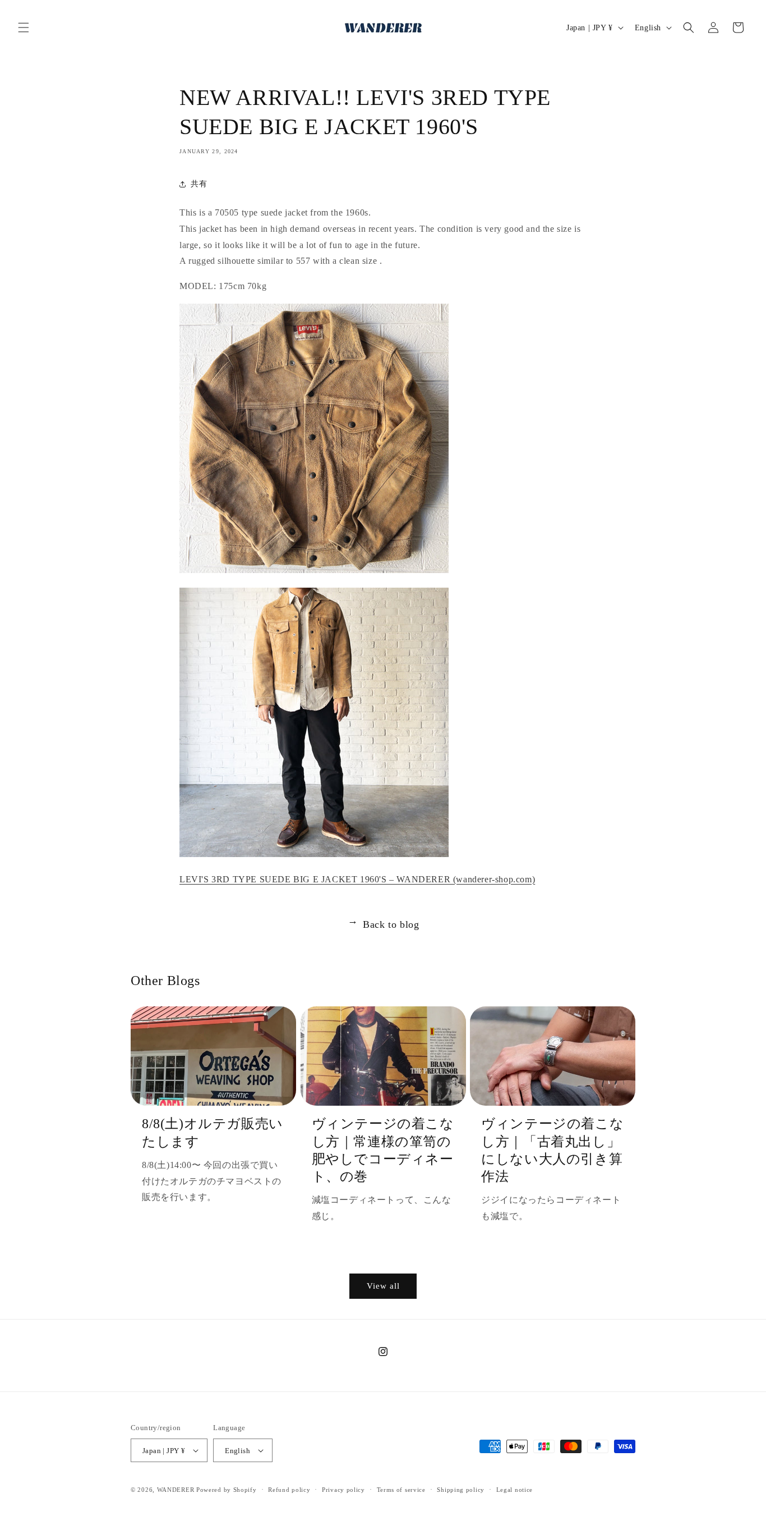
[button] (23, 27)
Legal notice (514, 1489)
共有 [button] (199, 184)
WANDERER (176, 1489)
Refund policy (289, 1489)
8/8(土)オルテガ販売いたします (212, 1132)
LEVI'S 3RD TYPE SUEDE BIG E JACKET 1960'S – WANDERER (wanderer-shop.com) (357, 879)
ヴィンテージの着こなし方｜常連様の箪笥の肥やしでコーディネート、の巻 (383, 1150)
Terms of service (401, 1489)
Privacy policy (343, 1489)
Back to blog (383, 924)
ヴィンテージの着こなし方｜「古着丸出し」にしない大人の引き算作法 (552, 1150)
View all (383, 1285)
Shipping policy (460, 1489)
